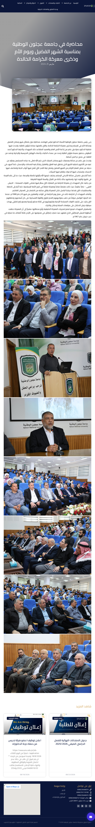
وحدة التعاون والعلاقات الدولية (48, 9)
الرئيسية (75, 3)
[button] (3, 6)
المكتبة (19, 3)
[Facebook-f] (90, 806)
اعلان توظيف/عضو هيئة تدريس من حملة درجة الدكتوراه (24, 742)
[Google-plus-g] (78, 806)
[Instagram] (86, 806)
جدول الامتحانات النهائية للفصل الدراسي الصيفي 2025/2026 (70, 742)
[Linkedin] (82, 806)
